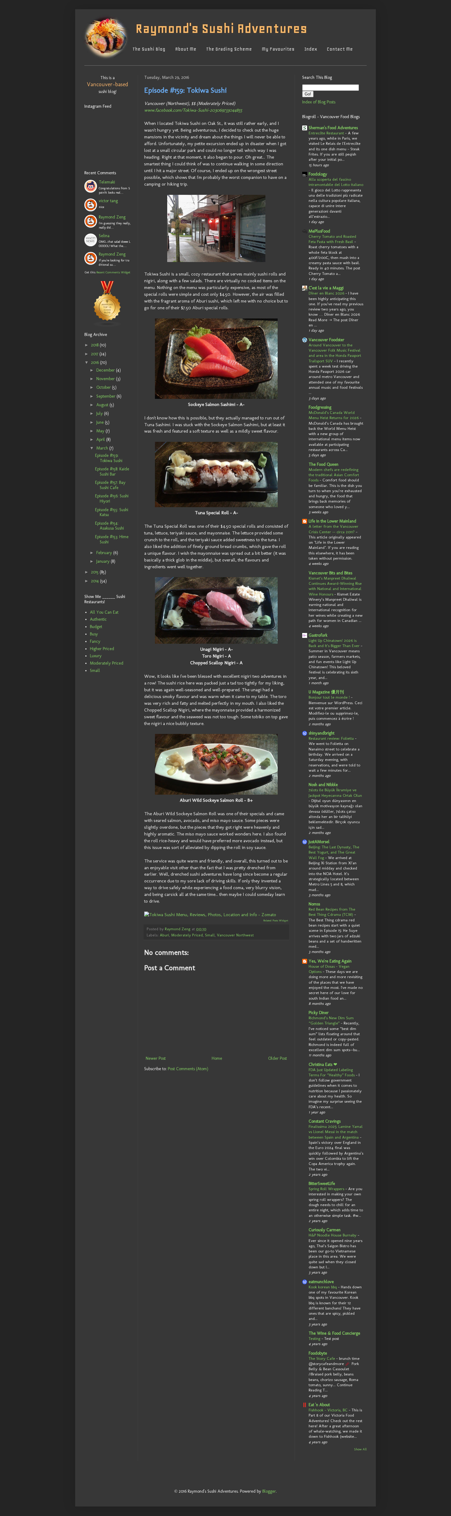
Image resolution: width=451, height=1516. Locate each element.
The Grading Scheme (229, 49)
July (100, 413)
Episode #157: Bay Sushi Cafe (110, 485)
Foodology (318, 174)
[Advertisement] (102, 720)
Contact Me (340, 49)
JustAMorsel (319, 841)
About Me (185, 49)
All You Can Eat (104, 612)
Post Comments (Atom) (188, 1068)
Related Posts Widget (275, 920)
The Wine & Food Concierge (334, 1333)
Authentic (98, 619)
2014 (95, 581)
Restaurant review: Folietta (331, 738)
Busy (94, 634)
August (103, 404)
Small (210, 935)
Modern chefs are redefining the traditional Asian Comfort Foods (334, 475)
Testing (314, 1338)
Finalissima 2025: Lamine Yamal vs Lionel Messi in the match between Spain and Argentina (336, 1132)
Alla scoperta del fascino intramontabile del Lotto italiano (336, 182)
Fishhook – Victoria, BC (328, 1409)
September (106, 396)
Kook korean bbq (323, 1286)
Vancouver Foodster (326, 339)
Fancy (95, 641)
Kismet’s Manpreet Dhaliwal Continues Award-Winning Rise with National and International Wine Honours (335, 586)
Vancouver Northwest (235, 935)
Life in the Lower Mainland (332, 521)
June (100, 422)
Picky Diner (319, 1012)
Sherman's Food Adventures (333, 127)
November (106, 378)
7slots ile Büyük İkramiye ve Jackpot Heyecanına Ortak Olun (335, 792)
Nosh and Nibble (323, 784)
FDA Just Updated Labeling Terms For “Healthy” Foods (332, 1072)
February (104, 552)
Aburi (164, 935)
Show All (360, 1449)
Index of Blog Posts (318, 102)
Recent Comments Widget (113, 272)
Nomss (314, 904)
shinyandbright (321, 733)
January (103, 561)
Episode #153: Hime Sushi (112, 539)
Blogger (269, 1491)
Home (217, 1058)
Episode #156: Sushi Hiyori (112, 498)
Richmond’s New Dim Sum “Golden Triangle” (331, 1020)
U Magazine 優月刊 (326, 692)
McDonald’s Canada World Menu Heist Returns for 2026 (334, 415)
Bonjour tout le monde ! (329, 697)
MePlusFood (319, 231)
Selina (104, 235)
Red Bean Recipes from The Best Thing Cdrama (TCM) (332, 912)
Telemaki (107, 182)
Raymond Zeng (112, 217)
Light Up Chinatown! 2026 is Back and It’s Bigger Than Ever (334, 643)
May (101, 431)
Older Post (277, 1058)
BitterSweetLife (322, 1183)
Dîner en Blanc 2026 (326, 293)
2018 (95, 345)
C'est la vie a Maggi (326, 288)
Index (310, 49)
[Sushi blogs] (107, 319)
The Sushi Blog (149, 49)
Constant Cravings (325, 1121)
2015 (95, 572)
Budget (96, 626)
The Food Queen (323, 464)
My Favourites (278, 49)
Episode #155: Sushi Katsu (111, 512)
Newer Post (156, 1058)
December (106, 370)
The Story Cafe (322, 1358)
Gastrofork (318, 635)
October (104, 387)
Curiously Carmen (325, 1229)
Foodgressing (320, 407)
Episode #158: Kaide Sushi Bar (112, 471)
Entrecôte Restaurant (326, 132)
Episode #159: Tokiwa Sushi (108, 458)
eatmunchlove (321, 1281)
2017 (95, 354)
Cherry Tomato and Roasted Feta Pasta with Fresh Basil (332, 239)
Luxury (96, 655)
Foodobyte (318, 1353)
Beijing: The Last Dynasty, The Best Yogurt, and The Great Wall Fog (334, 852)
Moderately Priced (187, 935)
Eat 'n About (319, 1404)
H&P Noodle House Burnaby (333, 1234)
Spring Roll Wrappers (326, 1188)
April (101, 439)
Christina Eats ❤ (323, 1064)
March (102, 448)
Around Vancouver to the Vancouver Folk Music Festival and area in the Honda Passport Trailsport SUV (335, 352)
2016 (95, 362)
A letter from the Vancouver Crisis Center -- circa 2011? (333, 529)
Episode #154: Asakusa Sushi (109, 526)
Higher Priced (102, 648)
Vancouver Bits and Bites (330, 573)
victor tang (108, 200)
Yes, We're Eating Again (330, 961)
